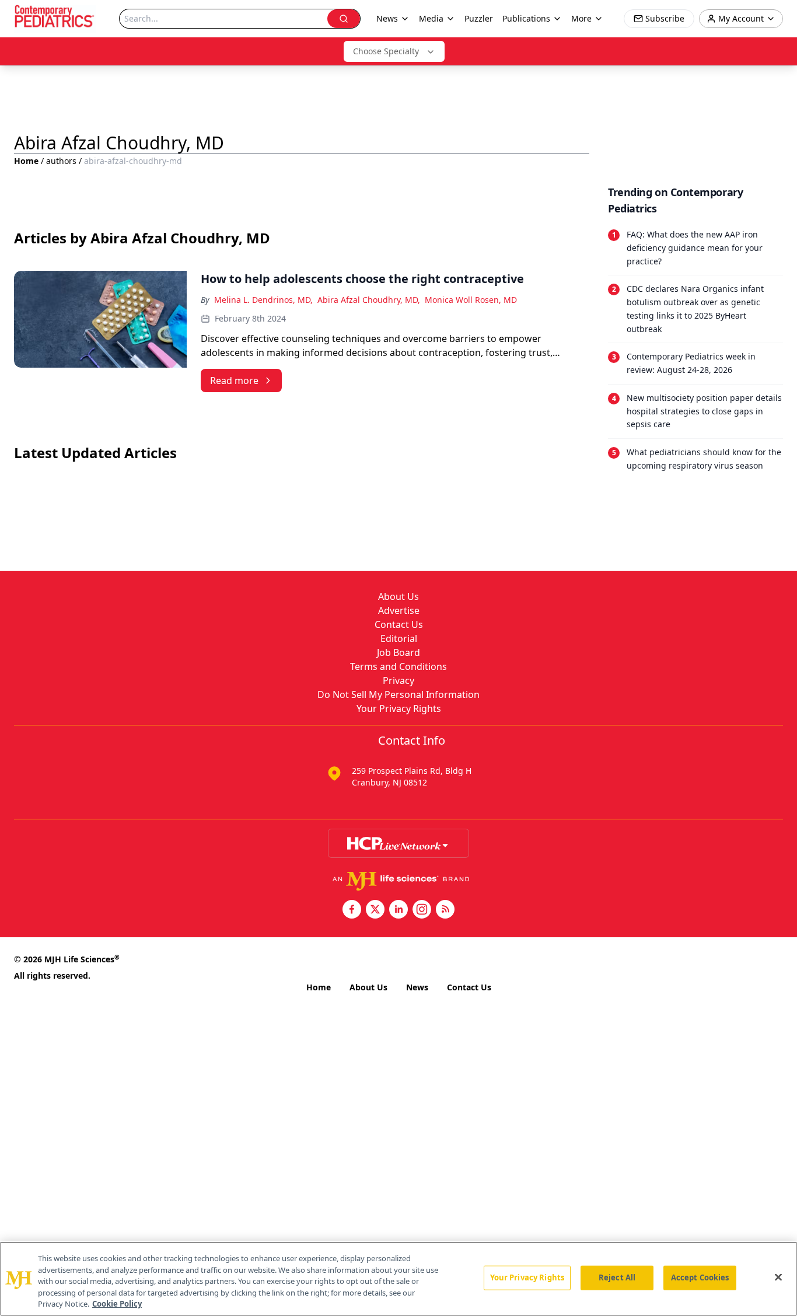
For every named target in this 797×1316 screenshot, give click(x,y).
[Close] (778, 1277)
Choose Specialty (386, 51)
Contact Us (399, 624)
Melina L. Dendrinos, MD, (263, 299)
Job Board (398, 652)
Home (26, 160)
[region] (398, 1278)
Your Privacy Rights (398, 708)
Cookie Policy (117, 1303)
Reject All (617, 1277)
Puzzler (478, 18)
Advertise (399, 610)
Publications (526, 18)
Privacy (398, 680)
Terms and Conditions (398, 666)
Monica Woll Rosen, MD (471, 299)
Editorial (398, 638)
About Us (398, 596)
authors (61, 160)
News (417, 987)
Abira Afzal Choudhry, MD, (368, 299)
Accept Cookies (700, 1277)
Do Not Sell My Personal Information (398, 694)
